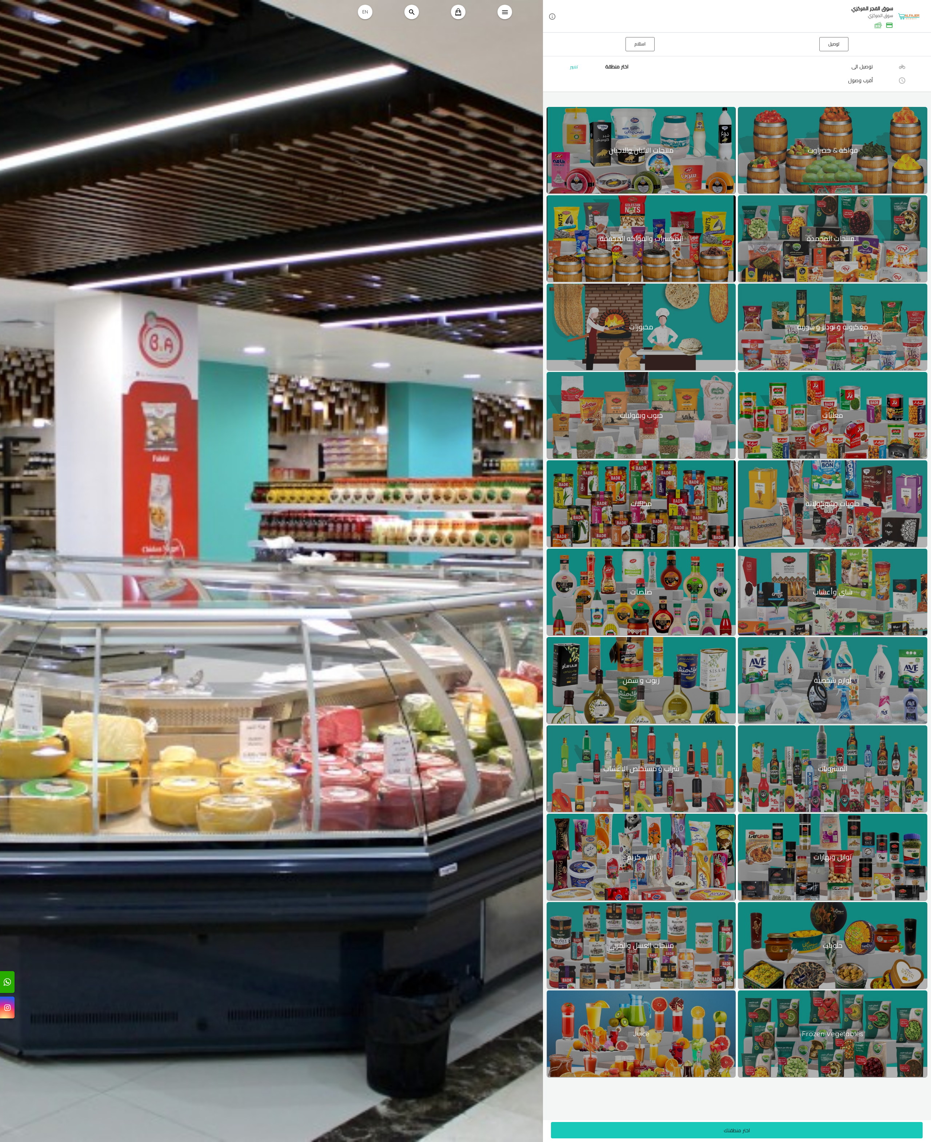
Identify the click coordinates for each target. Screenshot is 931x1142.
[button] (737, 16)
